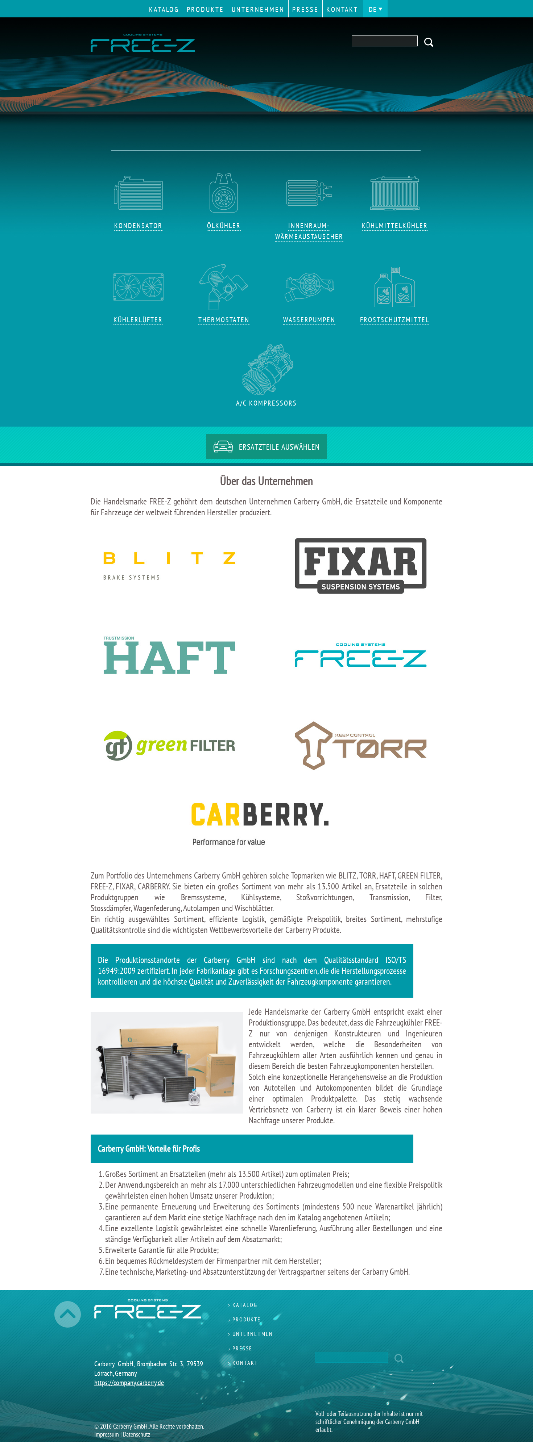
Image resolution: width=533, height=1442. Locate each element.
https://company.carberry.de (129, 1382)
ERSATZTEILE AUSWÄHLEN (279, 447)
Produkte (205, 9)
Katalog (164, 9)
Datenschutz (136, 1434)
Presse (305, 9)
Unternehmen (258, 9)
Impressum (106, 1434)
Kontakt (342, 9)
